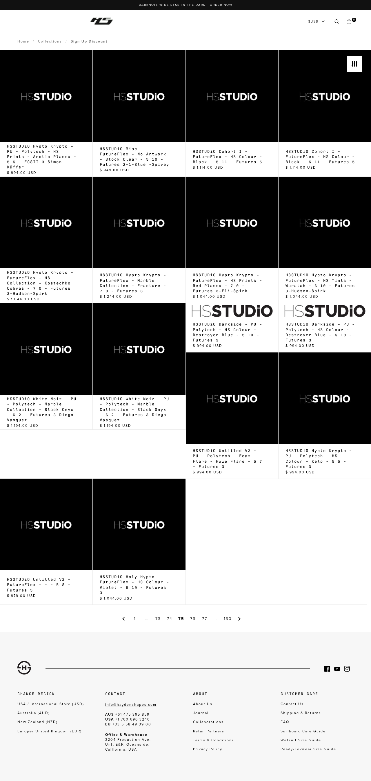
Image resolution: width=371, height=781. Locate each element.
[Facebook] (329, 669)
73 (158, 618)
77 (204, 618)
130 (228, 618)
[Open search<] (337, 21)
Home (23, 41)
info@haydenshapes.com (131, 705)
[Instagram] (349, 669)
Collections (50, 41)
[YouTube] (339, 669)
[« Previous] (123, 619)
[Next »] (239, 618)
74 (169, 618)
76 (193, 618)
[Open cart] (349, 21)
